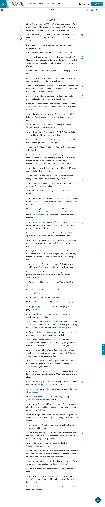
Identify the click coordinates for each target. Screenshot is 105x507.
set (45, 324)
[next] (102, 255)
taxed (29, 40)
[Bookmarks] (92, 9)
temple (33, 435)
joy (55, 117)
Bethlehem (31, 63)
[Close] (21, 27)
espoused (55, 70)
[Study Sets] (87, 9)
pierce (48, 332)
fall (54, 324)
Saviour (30, 127)
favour (75, 486)
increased (42, 486)
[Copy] (21, 36)
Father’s (56, 464)
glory (29, 106)
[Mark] (21, 31)
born (44, 124)
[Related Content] (96, 9)
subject (34, 479)
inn (52, 91)
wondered (55, 183)
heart (34, 482)
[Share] (21, 39)
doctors (62, 435)
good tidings (41, 117)
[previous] (3, 255)
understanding (33, 446)
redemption (32, 366)
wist (75, 461)
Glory (31, 147)
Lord (53, 127)
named (41, 214)
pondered (63, 191)
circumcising (32, 211)
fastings (30, 356)
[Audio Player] (98, 500)
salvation (56, 297)
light (33, 306)
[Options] (101, 9)
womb (40, 235)
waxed (52, 381)
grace (43, 384)
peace (67, 147)
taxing (38, 45)
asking (38, 438)
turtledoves (56, 243)
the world (63, 37)
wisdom (52, 486)
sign (46, 132)
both (69, 435)
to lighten (40, 306)
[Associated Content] (82, 35)
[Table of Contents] (2, 9)
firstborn (55, 85)
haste (49, 168)
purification (56, 222)
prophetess (57, 339)
